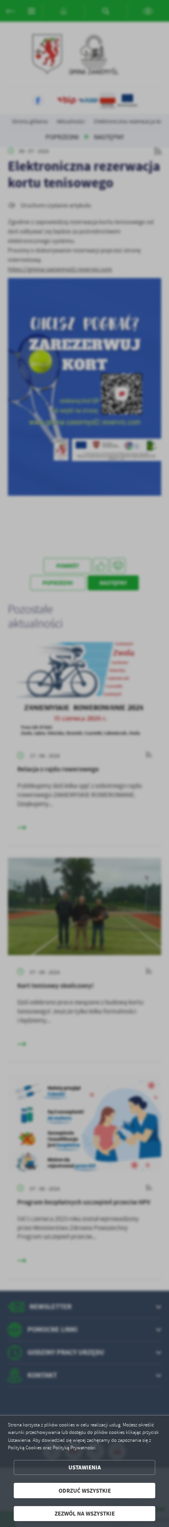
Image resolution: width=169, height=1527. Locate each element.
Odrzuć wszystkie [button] (85, 1490)
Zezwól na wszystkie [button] (85, 1513)
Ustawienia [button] (84, 1467)
